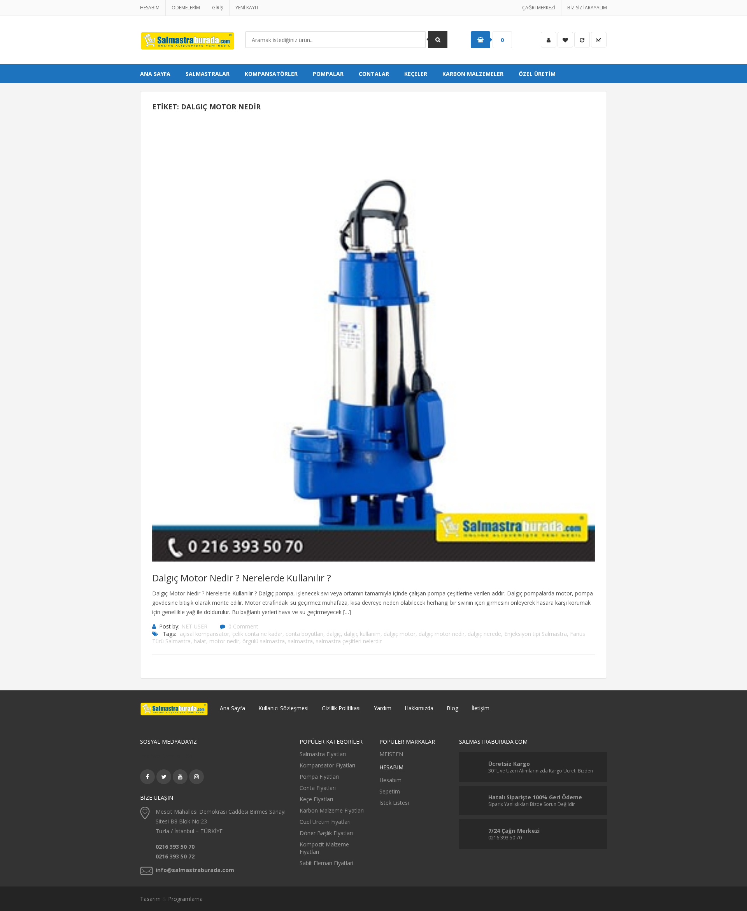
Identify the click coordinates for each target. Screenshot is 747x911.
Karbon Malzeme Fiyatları (332, 810)
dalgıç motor (400, 633)
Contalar (374, 73)
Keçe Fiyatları (316, 799)
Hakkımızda (419, 708)
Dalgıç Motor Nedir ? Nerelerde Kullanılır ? (241, 577)
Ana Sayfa (155, 73)
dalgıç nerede (484, 633)
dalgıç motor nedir (442, 633)
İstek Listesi (394, 802)
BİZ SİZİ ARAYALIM (587, 7)
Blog (452, 708)
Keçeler (415, 73)
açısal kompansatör (204, 633)
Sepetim (389, 791)
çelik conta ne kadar (257, 633)
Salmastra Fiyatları (323, 754)
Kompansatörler (271, 73)
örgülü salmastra (263, 641)
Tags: (169, 633)
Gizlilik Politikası (341, 708)
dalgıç (333, 633)
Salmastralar (208, 73)
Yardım (382, 708)
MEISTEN (391, 754)
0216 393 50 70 (175, 846)
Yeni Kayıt (247, 7)
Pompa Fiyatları (319, 776)
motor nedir (224, 641)
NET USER (194, 626)
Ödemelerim (186, 7)
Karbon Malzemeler (472, 73)
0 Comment (243, 626)
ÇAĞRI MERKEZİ (538, 7)
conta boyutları (304, 633)
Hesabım (150, 7)
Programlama (185, 898)
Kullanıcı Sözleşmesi (283, 708)
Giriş (217, 7)
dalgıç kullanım (362, 633)
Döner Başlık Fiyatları (326, 833)
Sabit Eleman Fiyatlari (326, 863)
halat (200, 641)
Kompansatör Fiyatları (327, 765)
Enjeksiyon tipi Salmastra (535, 633)
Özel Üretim (537, 73)
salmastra (300, 641)
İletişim (480, 708)
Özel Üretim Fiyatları (325, 821)
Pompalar (328, 73)
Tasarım (150, 898)
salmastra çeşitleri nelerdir (349, 641)
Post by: (169, 626)
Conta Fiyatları (318, 788)
